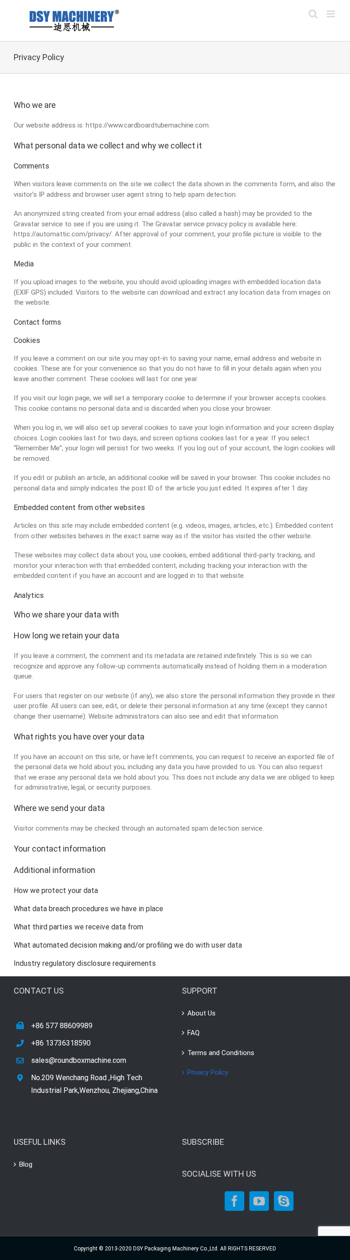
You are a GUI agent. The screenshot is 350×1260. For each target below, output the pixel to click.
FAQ (193, 1033)
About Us (201, 1013)
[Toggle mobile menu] (331, 14)
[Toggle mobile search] (313, 14)
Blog (25, 1164)
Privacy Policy (207, 1072)
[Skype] (283, 1201)
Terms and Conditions (220, 1053)
